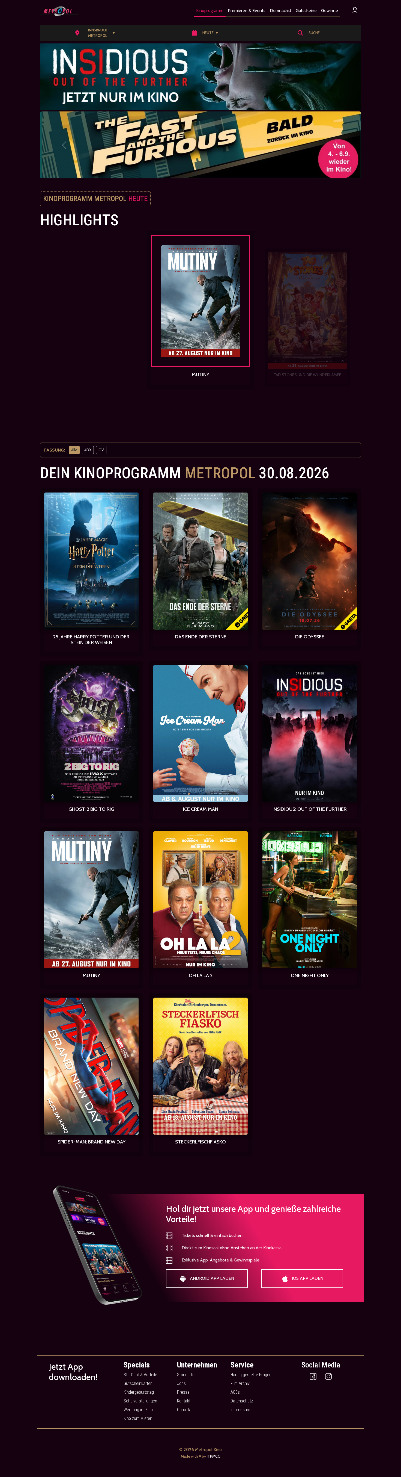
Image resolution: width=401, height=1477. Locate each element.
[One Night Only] (307, 315)
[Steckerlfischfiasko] (200, 1066)
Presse (183, 1392)
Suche (314, 33)
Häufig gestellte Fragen (251, 1374)
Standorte (185, 1374)
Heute (210, 32)
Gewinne (329, 10)
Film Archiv (240, 1383)
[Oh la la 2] (200, 899)
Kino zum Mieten (138, 1418)
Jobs (181, 1383)
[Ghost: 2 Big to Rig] (91, 733)
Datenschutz (242, 1401)
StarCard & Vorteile (140, 1374)
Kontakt (183, 1401)
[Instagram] (328, 1376)
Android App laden (211, 1278)
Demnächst (280, 10)
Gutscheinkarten (138, 1383)
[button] (97, 33)
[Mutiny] (93, 307)
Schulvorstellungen (140, 1401)
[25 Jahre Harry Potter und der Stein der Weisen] (91, 561)
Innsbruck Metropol (102, 33)
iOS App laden (307, 1278)
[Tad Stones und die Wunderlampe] (200, 303)
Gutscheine (306, 10)
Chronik (183, 1409)
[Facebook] (313, 1376)
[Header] (200, 76)
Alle (74, 449)
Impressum (240, 1409)
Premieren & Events (246, 10)
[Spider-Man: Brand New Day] (91, 1066)
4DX (87, 449)
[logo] (59, 11)
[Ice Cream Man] (200, 733)
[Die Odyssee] (309, 561)
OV (101, 449)
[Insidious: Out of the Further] (309, 733)
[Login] (355, 9)
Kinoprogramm (209, 10)
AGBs (235, 1392)
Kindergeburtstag (139, 1392)
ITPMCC (213, 1456)
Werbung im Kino (138, 1409)
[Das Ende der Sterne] (200, 561)
